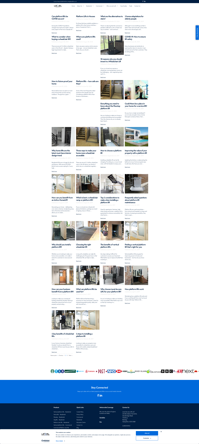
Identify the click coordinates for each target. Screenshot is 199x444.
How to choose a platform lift (111, 151)
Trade (130, 6)
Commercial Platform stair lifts (61, 427)
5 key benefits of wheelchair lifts (63, 335)
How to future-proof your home (62, 82)
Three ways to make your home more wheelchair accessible (86, 153)
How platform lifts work (134, 289)
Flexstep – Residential (59, 417)
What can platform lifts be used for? (86, 290)
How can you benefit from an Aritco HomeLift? (62, 198)
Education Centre (81, 422)
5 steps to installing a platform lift (84, 335)
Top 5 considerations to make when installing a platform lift (110, 200)
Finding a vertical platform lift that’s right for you (135, 245)
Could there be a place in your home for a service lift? (136, 104)
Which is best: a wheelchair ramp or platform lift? (87, 198)
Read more (54, 32)
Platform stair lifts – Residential (61, 422)
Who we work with (111, 6)
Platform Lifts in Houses (85, 16)
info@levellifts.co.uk (72, 1)
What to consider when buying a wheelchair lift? (61, 37)
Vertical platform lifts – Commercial (63, 425)
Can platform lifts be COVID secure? (60, 17)
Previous (60, 355)
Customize (146, 438)
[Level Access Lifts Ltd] (58, 6)
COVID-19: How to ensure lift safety (135, 37)
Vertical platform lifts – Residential (62, 412)
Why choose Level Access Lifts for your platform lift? (111, 290)
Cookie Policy (80, 412)
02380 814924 (63, 1)
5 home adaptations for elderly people (134, 17)
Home (73, 6)
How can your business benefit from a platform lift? (63, 290)
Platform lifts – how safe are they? (87, 82)
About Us (79, 6)
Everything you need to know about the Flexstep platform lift (110, 106)
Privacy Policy (80, 414)
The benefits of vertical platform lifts (110, 245)
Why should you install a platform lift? (61, 245)
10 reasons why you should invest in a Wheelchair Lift (111, 60)
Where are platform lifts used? (85, 37)
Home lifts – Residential (60, 414)
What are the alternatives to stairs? (112, 17)
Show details (59, 441)
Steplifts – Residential (59, 420)
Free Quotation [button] (197, 32)
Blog (78, 427)
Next (71, 355)
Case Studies (123, 6)
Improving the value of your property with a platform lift (136, 151)
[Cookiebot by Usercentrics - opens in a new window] (45, 441)
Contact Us (137, 6)
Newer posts (54, 355)
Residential (89, 6)
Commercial (99, 6)
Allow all (147, 433)
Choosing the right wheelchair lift (83, 245)
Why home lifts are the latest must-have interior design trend (61, 153)
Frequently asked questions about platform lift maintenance (136, 200)
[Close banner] (161, 431)
